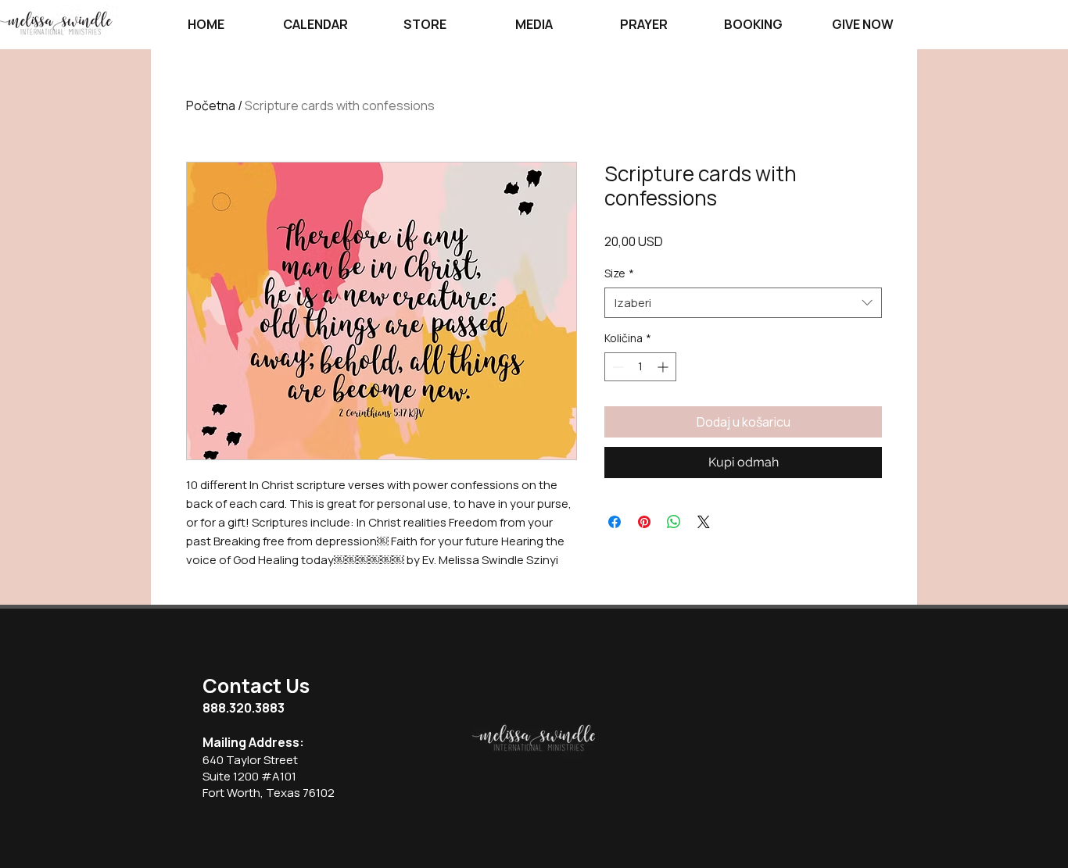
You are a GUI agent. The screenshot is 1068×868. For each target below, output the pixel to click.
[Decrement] (616, 366)
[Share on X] (703, 522)
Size (619, 273)
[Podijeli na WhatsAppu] (674, 522)
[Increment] (664, 366)
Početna (210, 105)
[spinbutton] (640, 366)
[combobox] (743, 303)
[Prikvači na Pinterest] (644, 522)
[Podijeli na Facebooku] (614, 522)
